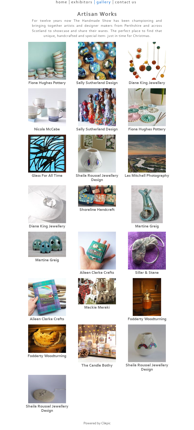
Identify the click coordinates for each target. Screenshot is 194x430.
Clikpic (106, 423)
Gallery (104, 2)
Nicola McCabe (47, 129)
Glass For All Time (47, 175)
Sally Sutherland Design (97, 83)
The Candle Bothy (97, 365)
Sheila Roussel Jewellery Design (97, 177)
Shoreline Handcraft (97, 210)
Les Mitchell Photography (147, 175)
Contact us (126, 2)
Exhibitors (82, 2)
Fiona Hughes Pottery (47, 83)
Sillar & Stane (147, 272)
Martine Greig (147, 226)
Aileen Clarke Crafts (97, 272)
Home (61, 2)
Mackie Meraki (97, 307)
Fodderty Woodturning (147, 319)
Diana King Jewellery (147, 83)
